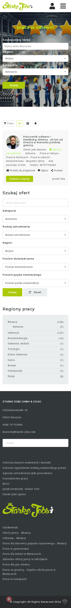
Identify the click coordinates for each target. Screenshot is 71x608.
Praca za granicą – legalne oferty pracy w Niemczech (29, 571)
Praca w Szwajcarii (15, 579)
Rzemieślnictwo (15, 161)
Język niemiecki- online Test (21, 489)
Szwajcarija (15, 370)
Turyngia (14, 349)
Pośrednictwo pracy (15, 478)
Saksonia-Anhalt (18, 343)
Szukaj (14, 85)
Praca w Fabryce (49, 153)
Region (8, 51)
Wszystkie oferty (35, 161)
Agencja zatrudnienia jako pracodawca (27, 473)
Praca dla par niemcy (16, 564)
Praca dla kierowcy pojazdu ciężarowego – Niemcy (35, 543)
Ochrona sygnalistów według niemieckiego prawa (34, 467)
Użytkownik (10, 527)
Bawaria (18, 326)
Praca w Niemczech (17, 157)
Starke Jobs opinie (14, 494)
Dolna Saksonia (17, 354)
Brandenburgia (18, 338)
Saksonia (13, 332)
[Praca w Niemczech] (17, 6)
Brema (12, 365)
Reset (37, 292)
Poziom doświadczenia (18, 258)
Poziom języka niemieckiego (22, 274)
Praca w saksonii (40, 157)
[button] (65, 602)
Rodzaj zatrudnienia (16, 226)
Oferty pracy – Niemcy (17, 532)
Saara (11, 360)
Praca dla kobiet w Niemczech (22, 553)
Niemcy (12, 322)
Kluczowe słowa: (14, 93)
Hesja (11, 376)
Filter (10, 123)
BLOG (6, 483)
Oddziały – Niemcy (14, 538)
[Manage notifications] (9, 599)
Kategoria (10, 65)
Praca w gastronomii (16, 548)
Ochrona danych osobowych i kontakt (27, 462)
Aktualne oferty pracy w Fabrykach (25, 559)
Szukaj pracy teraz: (17, 39)
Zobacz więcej (19, 178)
